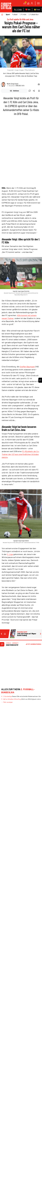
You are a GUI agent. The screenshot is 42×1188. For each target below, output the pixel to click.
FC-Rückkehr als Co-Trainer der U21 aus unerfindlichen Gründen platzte (20, 454)
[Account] (32, 3)
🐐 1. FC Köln (18, 9)
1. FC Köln (23, 14)
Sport (8, 14)
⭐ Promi (37, 9)
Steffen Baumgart (27, 366)
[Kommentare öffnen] (40, 380)
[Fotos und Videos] (28, 3)
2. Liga (10, 554)
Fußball (14, 14)
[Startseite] (2, 14)
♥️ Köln (27, 9)
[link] (6, 6)
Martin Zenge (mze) (12, 84)
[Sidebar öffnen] (38, 3)
